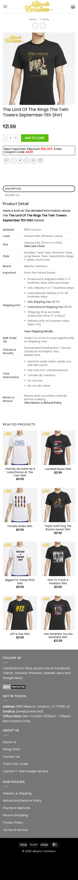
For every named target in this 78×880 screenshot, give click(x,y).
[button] (5, 6)
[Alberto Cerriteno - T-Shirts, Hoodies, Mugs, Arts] (39, 6)
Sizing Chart (11, 749)
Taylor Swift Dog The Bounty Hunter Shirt (58, 527)
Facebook (62, 668)
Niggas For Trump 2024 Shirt (20, 581)
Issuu (60, 673)
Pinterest (35, 673)
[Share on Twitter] (20, 161)
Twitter (8, 673)
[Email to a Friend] (27, 161)
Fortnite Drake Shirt (20, 526)
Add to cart (35, 138)
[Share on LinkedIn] (40, 161)
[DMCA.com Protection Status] (14, 686)
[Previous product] (43, 26)
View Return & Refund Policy (43, 403)
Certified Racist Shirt (58, 469)
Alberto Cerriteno (44, 851)
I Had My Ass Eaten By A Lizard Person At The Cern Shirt (20, 472)
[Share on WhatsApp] (6, 161)
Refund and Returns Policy (22, 800)
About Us (9, 742)
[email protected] (29, 711)
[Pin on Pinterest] (33, 161)
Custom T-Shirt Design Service (25, 771)
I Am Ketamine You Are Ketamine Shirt (58, 635)
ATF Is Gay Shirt (20, 634)
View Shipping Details (38, 331)
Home (32, 19)
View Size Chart (34, 246)
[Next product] (35, 26)
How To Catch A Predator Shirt (58, 581)
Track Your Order (16, 764)
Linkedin (49, 673)
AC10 (29, 152)
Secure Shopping (15, 815)
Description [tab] (13, 188)
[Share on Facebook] (13, 161)
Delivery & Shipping (17, 793)
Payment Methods (16, 808)
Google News (12, 678)
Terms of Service (15, 830)
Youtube (21, 673)
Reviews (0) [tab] (12, 195)
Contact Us (11, 756)
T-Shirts (44, 19)
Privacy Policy (13, 822)
